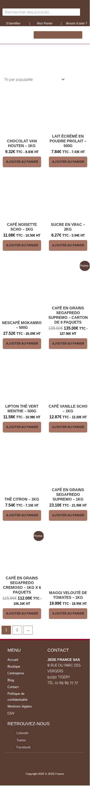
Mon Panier (44, 23)
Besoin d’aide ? (76, 23)
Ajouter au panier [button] (22, 162)
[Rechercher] (83, 12)
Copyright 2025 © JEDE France (45, 773)
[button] (58, 35)
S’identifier (13, 23)
